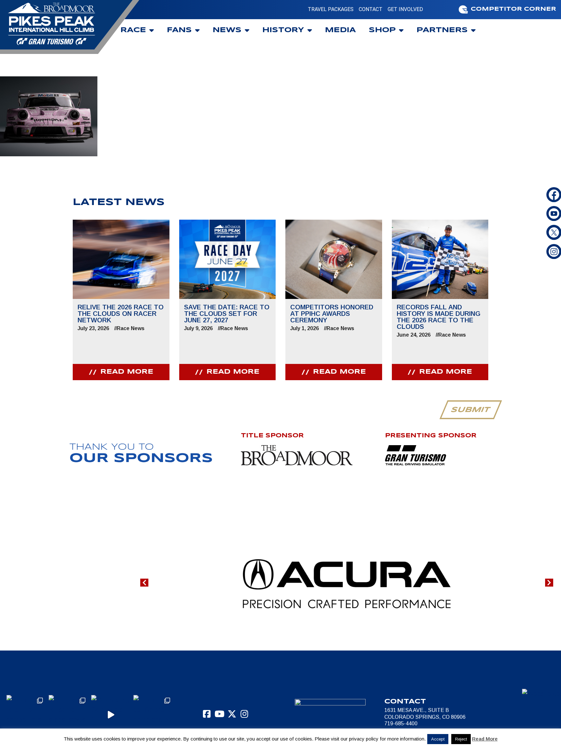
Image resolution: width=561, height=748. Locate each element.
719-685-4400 (401, 723)
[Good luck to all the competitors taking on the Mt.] (25, 714)
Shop (382, 30)
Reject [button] (461, 739)
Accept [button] (437, 739)
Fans (179, 30)
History (283, 30)
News (227, 30)
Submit (471, 410)
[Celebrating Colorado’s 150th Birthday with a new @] (110, 714)
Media (340, 30)
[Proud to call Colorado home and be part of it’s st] (152, 714)
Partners (442, 30)
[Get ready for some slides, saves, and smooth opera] (68, 714)
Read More (485, 739)
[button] (144, 582)
